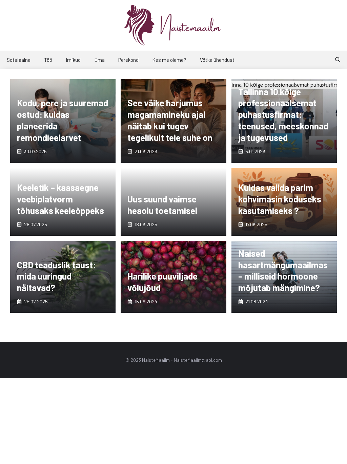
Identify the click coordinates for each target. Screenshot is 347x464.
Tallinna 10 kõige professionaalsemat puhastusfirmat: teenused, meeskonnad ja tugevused (283, 114)
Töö (48, 60)
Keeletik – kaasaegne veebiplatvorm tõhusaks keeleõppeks (60, 199)
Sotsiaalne (18, 60)
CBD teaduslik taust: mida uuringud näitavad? (56, 276)
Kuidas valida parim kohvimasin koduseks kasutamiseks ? (279, 199)
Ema (99, 60)
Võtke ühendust (217, 60)
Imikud (73, 60)
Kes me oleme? (169, 60)
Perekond (128, 60)
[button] (337, 60)
